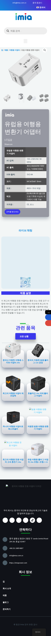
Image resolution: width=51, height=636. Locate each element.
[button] (25, 41)
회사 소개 (7, 588)
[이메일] (48, 323)
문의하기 (7, 609)
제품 (5, 595)
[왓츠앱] (48, 317)
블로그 (6, 602)
